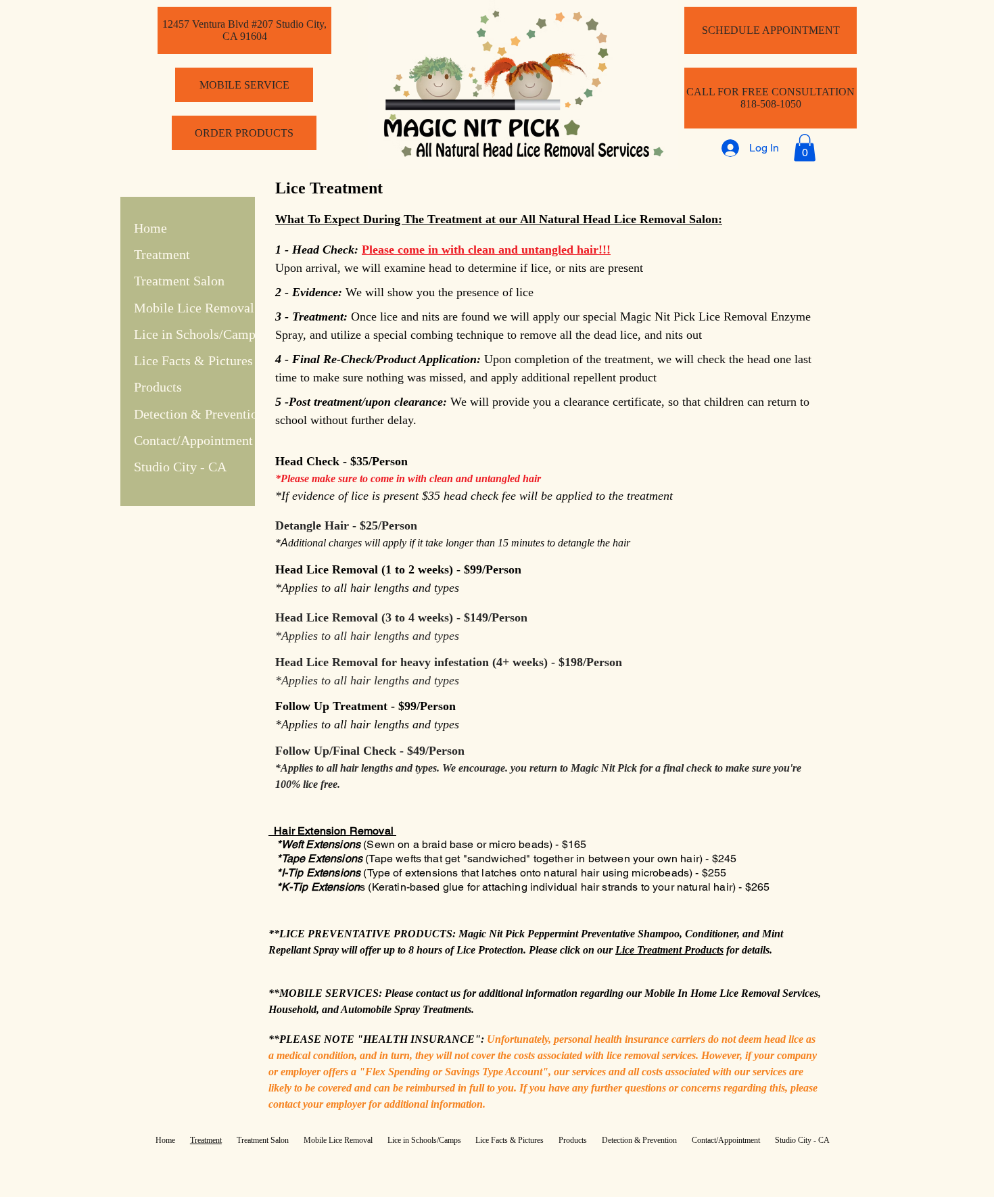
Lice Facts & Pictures (193, 360)
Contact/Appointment (193, 440)
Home (150, 227)
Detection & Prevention (199, 413)
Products (158, 386)
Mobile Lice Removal (194, 307)
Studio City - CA (180, 466)
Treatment (162, 254)
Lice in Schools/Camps (197, 334)
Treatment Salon (179, 280)
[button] (804, 148)
